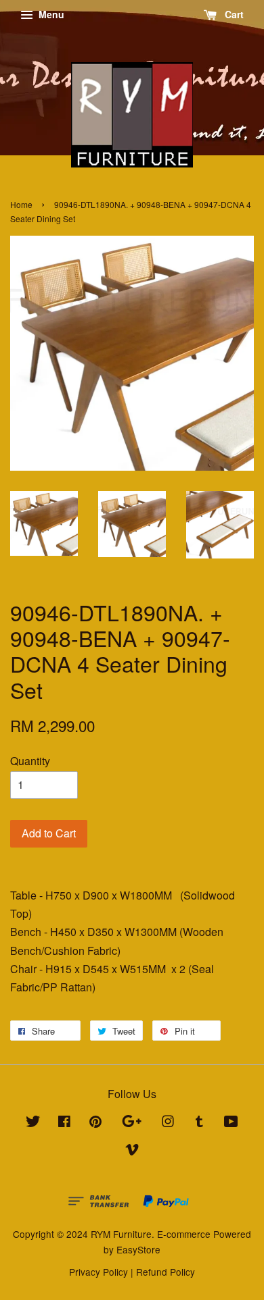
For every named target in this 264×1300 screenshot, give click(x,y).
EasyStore (138, 1249)
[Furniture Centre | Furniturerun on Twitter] (33, 1123)
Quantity (30, 761)
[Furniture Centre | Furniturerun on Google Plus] (131, 1123)
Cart (233, 14)
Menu (50, 14)
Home (21, 204)
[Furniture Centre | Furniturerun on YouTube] (231, 1123)
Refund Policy (165, 1271)
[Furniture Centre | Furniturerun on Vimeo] (132, 1151)
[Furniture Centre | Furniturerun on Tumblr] (199, 1123)
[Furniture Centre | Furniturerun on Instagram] (167, 1123)
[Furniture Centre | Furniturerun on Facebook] (64, 1123)
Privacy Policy (98, 1271)
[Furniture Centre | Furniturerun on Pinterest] (95, 1123)
